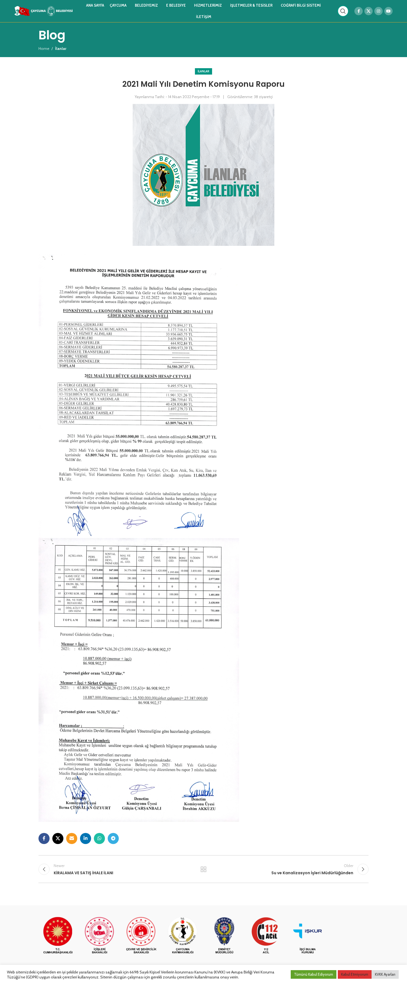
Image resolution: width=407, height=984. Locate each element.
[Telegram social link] (113, 838)
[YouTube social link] (388, 11)
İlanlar (203, 71)
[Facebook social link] (358, 11)
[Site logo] (43, 10)
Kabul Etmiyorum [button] (354, 974)
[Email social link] (71, 838)
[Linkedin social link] (85, 838)
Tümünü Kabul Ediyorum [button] (313, 974)
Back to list (203, 869)
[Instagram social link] (378, 11)
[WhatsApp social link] (99, 838)
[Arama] (343, 11)
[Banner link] (57, 935)
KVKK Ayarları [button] (385, 974)
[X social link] (368, 11)
